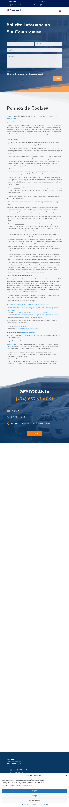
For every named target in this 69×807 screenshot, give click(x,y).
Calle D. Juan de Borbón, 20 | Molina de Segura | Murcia (28, 5)
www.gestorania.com (13, 118)
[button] (66, 775)
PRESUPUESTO (34, 433)
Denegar (34, 795)
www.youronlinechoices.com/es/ (29, 328)
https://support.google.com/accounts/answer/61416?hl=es (30, 312)
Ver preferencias (34, 800)
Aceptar (34, 791)
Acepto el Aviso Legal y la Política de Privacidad (26, 74)
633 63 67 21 (42, 2)
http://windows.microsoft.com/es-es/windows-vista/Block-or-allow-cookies (28, 304)
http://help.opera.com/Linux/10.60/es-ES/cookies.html (27, 317)
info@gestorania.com (19, 411)
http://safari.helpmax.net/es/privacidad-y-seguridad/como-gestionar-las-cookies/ (35, 315)
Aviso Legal (46, 804)
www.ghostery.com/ (20, 326)
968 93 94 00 (12, 2)
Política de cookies (25, 804)
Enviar (57, 78)
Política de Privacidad (36, 804)
